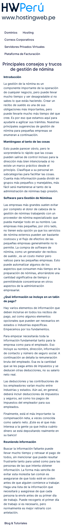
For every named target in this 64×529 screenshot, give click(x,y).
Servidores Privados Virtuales (24, 46)
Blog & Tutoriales (15, 523)
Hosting (28, 32)
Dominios (10, 32)
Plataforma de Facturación (22, 54)
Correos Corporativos (19, 39)
